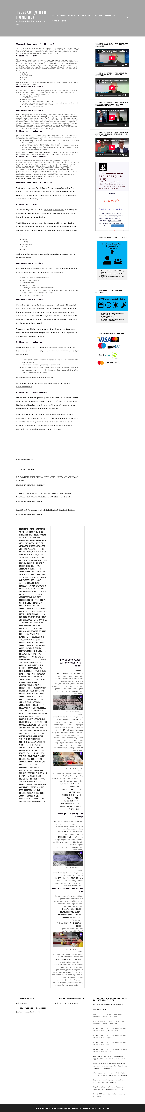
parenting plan (64, 831)
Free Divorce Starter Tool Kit (69, 914)
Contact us (72, 16)
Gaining (70, 665)
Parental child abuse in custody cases (71, 790)
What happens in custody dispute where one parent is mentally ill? (70, 806)
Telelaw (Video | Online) (31, 14)
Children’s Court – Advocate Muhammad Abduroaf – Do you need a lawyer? (108, 1015)
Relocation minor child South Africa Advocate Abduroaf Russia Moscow (110, 1036)
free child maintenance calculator (40, 152)
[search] (128, 18)
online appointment (30, 425)
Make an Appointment (95, 16)
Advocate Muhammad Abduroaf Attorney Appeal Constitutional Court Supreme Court (109, 1057)
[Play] (98, 65)
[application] (112, 58)
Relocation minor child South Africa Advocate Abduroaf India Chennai (110, 1050)
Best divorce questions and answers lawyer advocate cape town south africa (109, 1081)
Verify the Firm (109, 16)
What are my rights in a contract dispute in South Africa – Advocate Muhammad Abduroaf (110, 1074)
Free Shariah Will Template (70, 911)
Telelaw (42, 178)
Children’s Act (75, 719)
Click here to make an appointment (66, 1003)
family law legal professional (57, 60)
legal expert (60, 730)
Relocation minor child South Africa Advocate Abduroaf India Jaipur (110, 1043)
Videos (64, 21)
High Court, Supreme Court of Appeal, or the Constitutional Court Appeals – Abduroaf (109, 1088)
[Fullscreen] (126, 65)
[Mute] (123, 65)
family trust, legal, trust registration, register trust (45, 510)
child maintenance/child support (60, 213)
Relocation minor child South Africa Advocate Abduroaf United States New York (110, 1029)
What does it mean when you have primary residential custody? (71, 798)
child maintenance (55, 135)
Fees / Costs (82, 16)
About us (63, 16)
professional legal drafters (66, 878)
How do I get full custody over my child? (70, 785)
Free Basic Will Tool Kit (71, 909)
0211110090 (23, 1003)
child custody (62, 673)
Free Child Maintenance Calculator (71, 919)
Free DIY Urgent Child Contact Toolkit (69, 924)
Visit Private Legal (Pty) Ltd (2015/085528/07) (108, 1004)
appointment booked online (26, 169)
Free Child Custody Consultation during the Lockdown (109, 1095)
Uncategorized (28, 459)
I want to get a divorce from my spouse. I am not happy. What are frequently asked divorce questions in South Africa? (110, 1065)
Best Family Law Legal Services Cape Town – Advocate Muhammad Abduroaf (110, 1022)
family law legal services (53, 161)
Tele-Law (55, 16)
